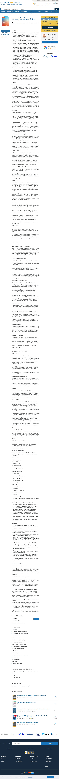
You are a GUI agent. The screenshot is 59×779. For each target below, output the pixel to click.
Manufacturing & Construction (24, 12)
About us (3, 758)
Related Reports (4, 37)
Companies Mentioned (5, 34)
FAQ (48, 0)
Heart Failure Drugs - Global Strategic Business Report (27, 722)
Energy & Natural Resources (32, 12)
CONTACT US (44, 0)
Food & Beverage (52, 12)
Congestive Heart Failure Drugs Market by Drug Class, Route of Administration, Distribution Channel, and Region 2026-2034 (32, 716)
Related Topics (4, 36)
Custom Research (19, 761)
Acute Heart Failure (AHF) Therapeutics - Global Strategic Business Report (31, 695)
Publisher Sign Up (49, 758)
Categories (18, 758)
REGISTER (50, 743)
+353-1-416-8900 (47, 4)
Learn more (30, 777)
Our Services (56, 12)
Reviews (2, 761)
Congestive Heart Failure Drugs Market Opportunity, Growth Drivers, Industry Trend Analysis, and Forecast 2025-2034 (33, 710)
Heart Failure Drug (15, 686)
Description (3, 30)
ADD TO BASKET (49, 27)
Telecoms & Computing (46, 12)
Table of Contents (4, 32)
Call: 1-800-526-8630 (49, 39)
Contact (32, 758)
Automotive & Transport (40, 12)
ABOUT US (38, 0)
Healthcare (3, 11)
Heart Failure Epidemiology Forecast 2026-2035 (26, 702)
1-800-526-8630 (39, 5)
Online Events (48, 761)
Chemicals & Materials (17, 12)
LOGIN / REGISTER (55, 0)
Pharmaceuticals (10, 11)
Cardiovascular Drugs (25, 686)
